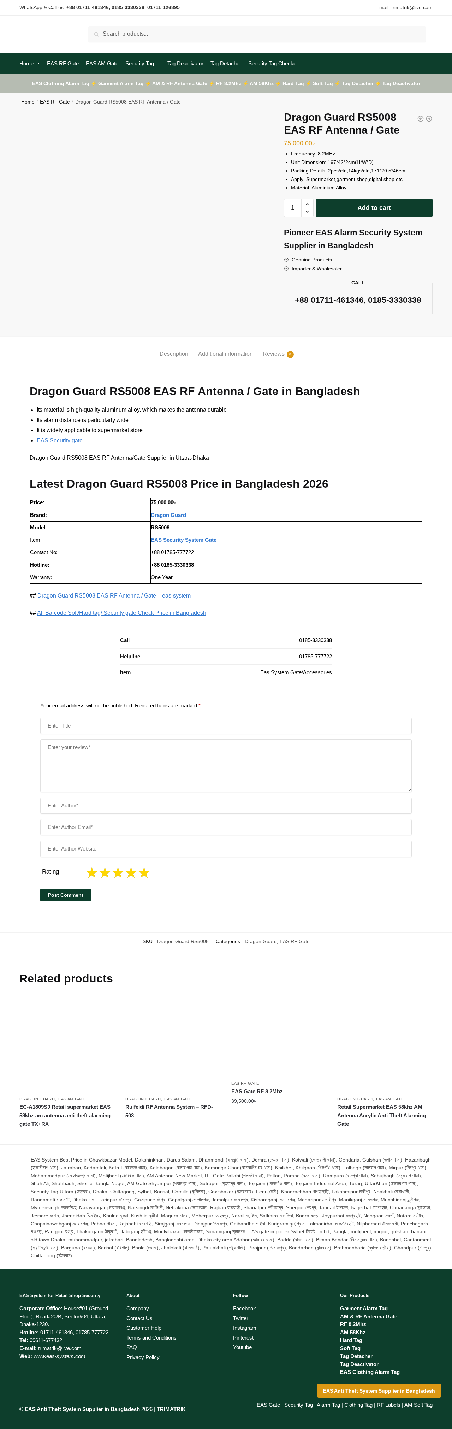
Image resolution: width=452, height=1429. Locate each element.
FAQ (131, 1347)
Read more (67, 1136)
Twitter (240, 1318)
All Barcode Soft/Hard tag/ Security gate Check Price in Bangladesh (121, 613)
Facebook (244, 1308)
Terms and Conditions (151, 1338)
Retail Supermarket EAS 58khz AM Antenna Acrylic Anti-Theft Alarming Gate (381, 1115)
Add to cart (374, 207)
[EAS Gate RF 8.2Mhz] (279, 1037)
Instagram (244, 1328)
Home (28, 102)
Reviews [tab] (274, 354)
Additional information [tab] (225, 354)
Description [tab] (174, 354)
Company (137, 1308)
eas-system (176, 596)
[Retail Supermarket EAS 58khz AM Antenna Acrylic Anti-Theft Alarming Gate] (385, 1044)
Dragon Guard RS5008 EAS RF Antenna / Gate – (99, 596)
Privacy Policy (143, 1357)
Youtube (242, 1347)
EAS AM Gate (72, 1099)
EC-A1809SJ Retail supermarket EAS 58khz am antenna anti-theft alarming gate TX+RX (65, 1115)
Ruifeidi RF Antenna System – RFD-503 (169, 1111)
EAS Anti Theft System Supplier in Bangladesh (379, 1391)
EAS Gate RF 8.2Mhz (257, 1091)
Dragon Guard (261, 941)
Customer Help (143, 1328)
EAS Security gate (60, 440)
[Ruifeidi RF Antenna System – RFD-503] (173, 1044)
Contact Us (139, 1318)
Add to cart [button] (279, 1136)
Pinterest (243, 1338)
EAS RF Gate (55, 102)
